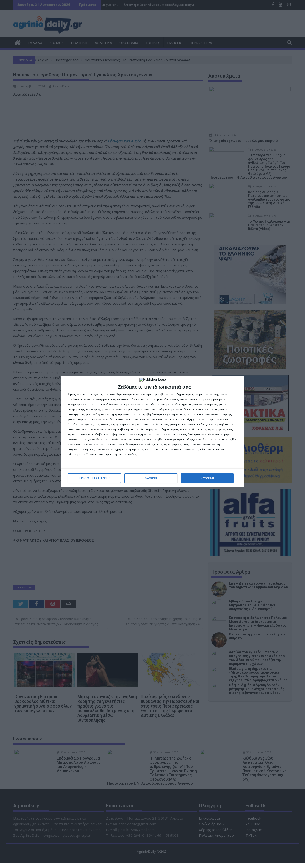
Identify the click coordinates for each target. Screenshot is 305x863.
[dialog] (152, 431)
